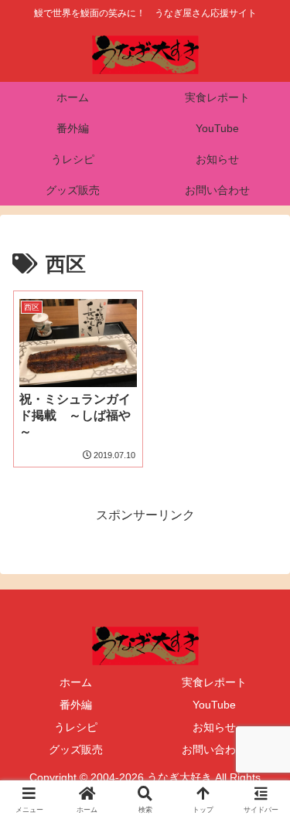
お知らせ (214, 727)
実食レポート (214, 682)
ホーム (76, 682)
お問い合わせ (214, 749)
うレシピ (75, 727)
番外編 (76, 704)
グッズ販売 (76, 749)
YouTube (214, 704)
